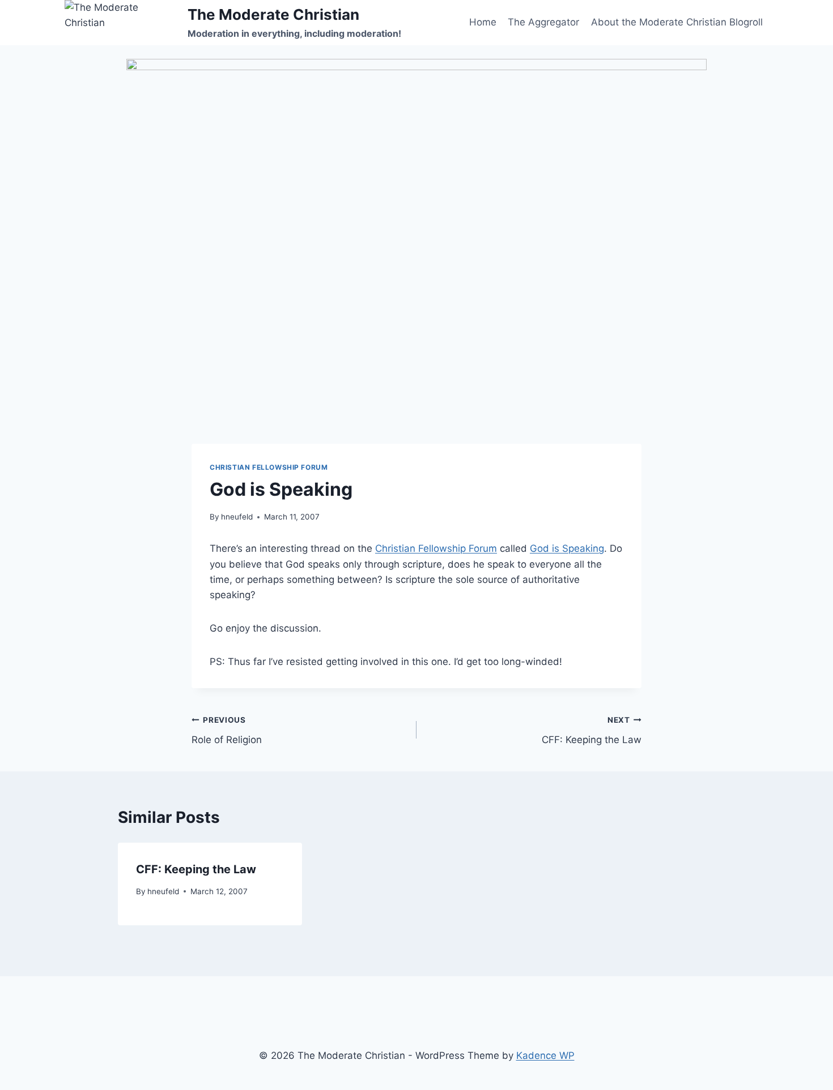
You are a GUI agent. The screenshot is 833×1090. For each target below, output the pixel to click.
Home (482, 22)
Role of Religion (227, 730)
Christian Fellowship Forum (269, 467)
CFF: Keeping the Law (591, 730)
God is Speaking (567, 548)
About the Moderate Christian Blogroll (677, 22)
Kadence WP (545, 1055)
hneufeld (237, 516)
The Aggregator (543, 22)
